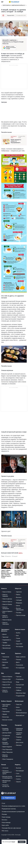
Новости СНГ (6, 684)
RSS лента (5, 830)
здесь (20, 553)
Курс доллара (6, 645)
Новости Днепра (7, 599)
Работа (18, 594)
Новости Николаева (5, 623)
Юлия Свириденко (7, 759)
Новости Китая (6, 687)
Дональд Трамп (6, 732)
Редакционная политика (9, 808)
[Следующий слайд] (26, 5)
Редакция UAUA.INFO (11, 15)
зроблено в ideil (5, 838)
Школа (18, 605)
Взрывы (4, 708)
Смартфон (5, 667)
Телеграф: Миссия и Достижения (11, 828)
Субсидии (19, 600)
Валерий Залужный (5, 743)
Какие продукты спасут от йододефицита (16, 141)
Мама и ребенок (20, 657)
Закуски (18, 781)
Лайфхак (18, 690)
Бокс (17, 635)
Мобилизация (19, 701)
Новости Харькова (5, 595)
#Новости (8, 556)
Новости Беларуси (5, 691)
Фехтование (19, 646)
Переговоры (6, 711)
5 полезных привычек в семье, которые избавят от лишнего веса (18, 545)
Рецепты (17, 764)
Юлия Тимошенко (7, 752)
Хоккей (18, 641)
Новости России (7, 682)
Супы (17, 773)
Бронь (18, 707)
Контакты (4, 819)
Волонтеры (5, 717)
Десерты (18, 776)
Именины (19, 745)
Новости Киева (6, 592)
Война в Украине (6, 701)
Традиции (19, 737)
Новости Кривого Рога (7, 612)
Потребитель (20, 679)
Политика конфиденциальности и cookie (13, 806)
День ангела (19, 742)
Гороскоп (18, 676)
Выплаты (18, 597)
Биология (5, 662)
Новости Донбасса (5, 616)
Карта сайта (5, 825)
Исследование (20, 667)
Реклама (4, 814)
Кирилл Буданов (7, 746)
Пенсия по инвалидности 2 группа (7, 772)
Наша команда (6, 822)
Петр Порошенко (7, 749)
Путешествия (20, 684)
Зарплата (19, 592)
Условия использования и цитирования (13, 811)
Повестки (19, 704)
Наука (3, 653)
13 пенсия (5, 768)
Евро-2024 (19, 643)
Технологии (5, 657)
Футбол (18, 632)
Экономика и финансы (5, 630)
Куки (13, 841)
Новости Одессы (7, 601)
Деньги (4, 634)
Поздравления (20, 695)
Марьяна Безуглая (5, 755)
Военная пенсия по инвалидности (7, 777)
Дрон (3, 665)
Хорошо (21, 841)
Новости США (6, 679)
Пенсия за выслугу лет (5, 785)
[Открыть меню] (2, 2)
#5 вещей (14, 556)
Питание (18, 659)
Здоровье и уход (13, 137)
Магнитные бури (21, 693)
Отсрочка (18, 710)
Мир (2, 673)
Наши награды (6, 817)
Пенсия (3, 764)
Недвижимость (6, 640)
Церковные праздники (19, 729)
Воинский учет (20, 715)
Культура (18, 687)
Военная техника (7, 719)
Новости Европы (7, 676)
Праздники (18, 725)
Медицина (19, 603)
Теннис (18, 638)
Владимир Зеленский (5, 729)
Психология (19, 665)
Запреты (18, 739)
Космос (4, 659)
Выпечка (18, 768)
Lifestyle (17, 673)
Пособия (18, 612)
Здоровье (18, 653)
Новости (4, 588)
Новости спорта (20, 629)
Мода (17, 682)
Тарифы (4, 642)
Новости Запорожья (5, 607)
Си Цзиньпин (6, 735)
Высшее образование (20, 609)
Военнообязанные (21, 712)
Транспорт (5, 637)
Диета (18, 662)
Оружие (4, 714)
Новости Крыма (7, 619)
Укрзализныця (6, 648)
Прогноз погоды (20, 615)
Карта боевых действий (6, 705)
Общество (18, 588)
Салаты (18, 779)
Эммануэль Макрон (5, 739)
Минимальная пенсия (6, 781)
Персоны (4, 725)
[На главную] (14, 2)
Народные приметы (19, 733)
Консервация (20, 770)
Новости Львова (7, 604)
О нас (3, 803)
